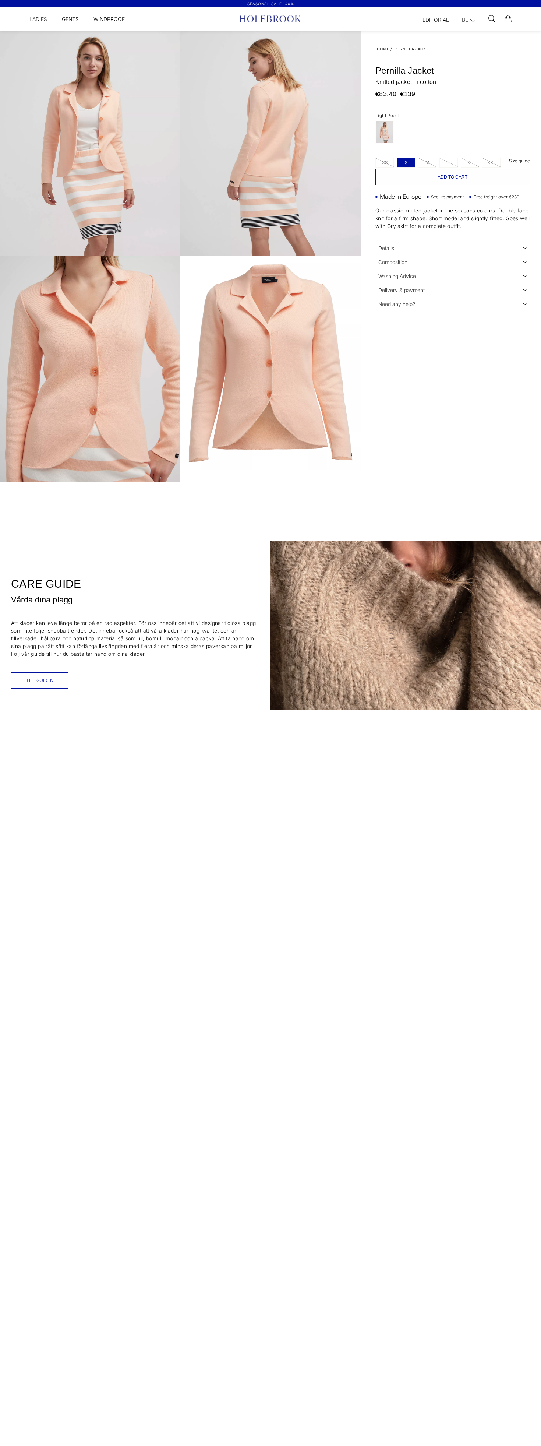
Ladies (38, 19)
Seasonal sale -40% (270, 3)
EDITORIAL (435, 20)
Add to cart (452, 177)
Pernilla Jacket (413, 49)
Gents (70, 19)
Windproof (109, 19)
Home (383, 49)
